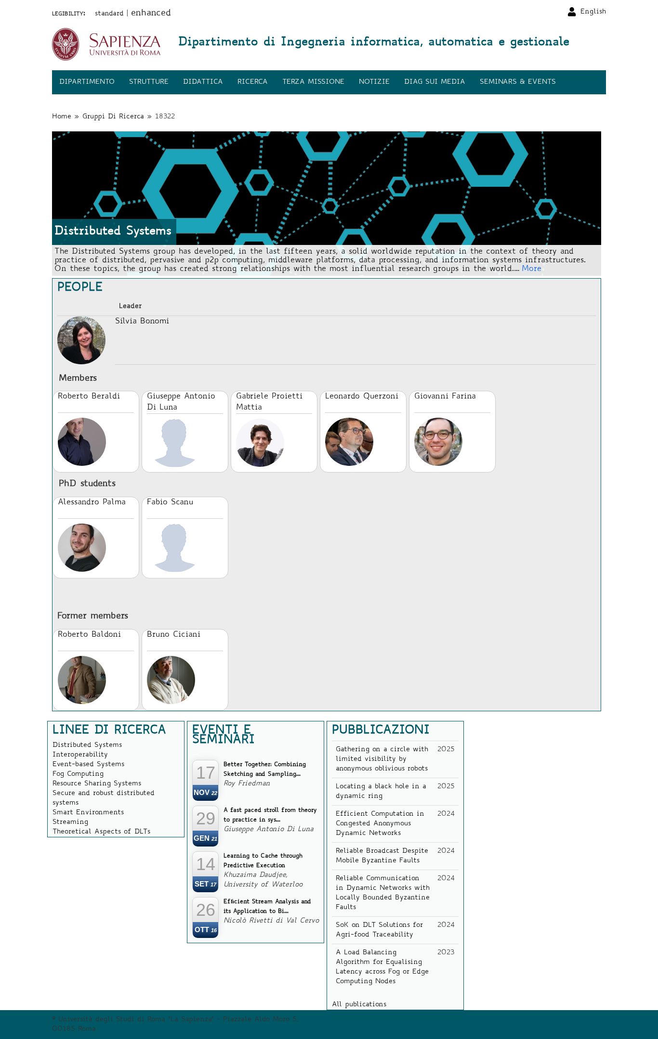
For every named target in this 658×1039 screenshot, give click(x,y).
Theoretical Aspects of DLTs (101, 832)
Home (61, 117)
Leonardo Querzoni (361, 396)
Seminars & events (518, 82)
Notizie (374, 82)
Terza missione (313, 82)
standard (109, 14)
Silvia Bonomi (142, 321)
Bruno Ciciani (173, 635)
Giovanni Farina (445, 396)
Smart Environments (88, 812)
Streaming (70, 822)
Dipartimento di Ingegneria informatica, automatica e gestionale (373, 43)
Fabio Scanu (170, 502)
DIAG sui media (434, 82)
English (593, 12)
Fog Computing (78, 774)
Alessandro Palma (92, 502)
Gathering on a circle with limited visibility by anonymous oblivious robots (382, 759)
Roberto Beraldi (89, 396)
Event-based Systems (88, 764)
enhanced (151, 13)
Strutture (149, 82)
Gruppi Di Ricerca (113, 117)
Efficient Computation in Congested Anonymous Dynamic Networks (380, 824)
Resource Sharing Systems (97, 784)
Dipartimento (87, 82)
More (531, 269)
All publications (359, 1004)
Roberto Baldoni (89, 635)
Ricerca (252, 82)
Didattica (203, 82)
